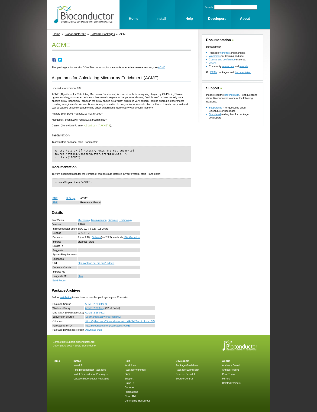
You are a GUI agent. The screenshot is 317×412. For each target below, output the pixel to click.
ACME (161, 67)
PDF (55, 198)
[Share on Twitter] (60, 60)
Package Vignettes (135, 369)
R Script (70, 198)
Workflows (215, 56)
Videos (213, 63)
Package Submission (187, 369)
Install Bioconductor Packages (91, 374)
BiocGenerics (132, 237)
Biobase (96, 237)
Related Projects (231, 383)
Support (212, 88)
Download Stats (94, 329)
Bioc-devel (215, 114)
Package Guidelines (187, 365)
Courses (129, 387)
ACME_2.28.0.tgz (95, 312)
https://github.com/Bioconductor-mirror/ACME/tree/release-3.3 (120, 321)
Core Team (228, 374)
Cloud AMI (130, 396)
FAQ (127, 374)
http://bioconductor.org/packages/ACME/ (107, 325)
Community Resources (138, 400)
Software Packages (103, 34)
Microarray (84, 220)
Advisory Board (230, 365)
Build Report (59, 280)
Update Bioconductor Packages (91, 378)
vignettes (225, 52)
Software (113, 220)
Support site (215, 107)
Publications (131, 391)
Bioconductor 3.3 (75, 34)
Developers (182, 360)
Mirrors (226, 378)
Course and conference (222, 59)
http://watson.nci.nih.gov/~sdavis (96, 263)
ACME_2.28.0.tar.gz (96, 304)
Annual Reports (230, 369)
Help (127, 360)
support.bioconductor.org (80, 341)
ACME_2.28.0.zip (94, 308)
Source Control (184, 378)
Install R (78, 365)
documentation (243, 72)
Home (56, 34)
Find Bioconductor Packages (90, 369)
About (226, 360)
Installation (65, 297)
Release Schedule (186, 374)
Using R (129, 383)
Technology (125, 220)
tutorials (243, 66)
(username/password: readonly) (103, 316)
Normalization (99, 220)
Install (77, 360)
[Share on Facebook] (54, 60)
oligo (80, 276)
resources (228, 66)
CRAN (213, 72)
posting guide (231, 94)
